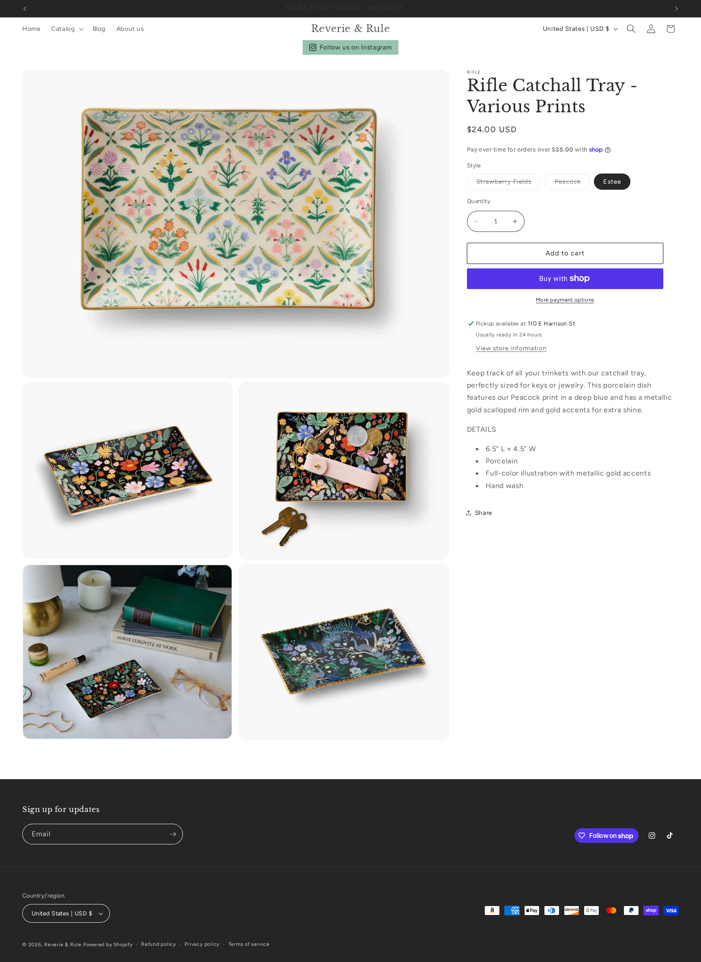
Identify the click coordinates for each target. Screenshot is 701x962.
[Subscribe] (173, 834)
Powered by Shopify (108, 944)
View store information (511, 348)
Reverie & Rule (63, 944)
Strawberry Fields (508, 183)
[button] (66, 28)
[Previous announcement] (25, 8)
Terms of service (249, 944)
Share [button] (483, 512)
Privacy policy (202, 944)
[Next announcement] (677, 8)
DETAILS (482, 429)
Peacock (572, 183)
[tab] (573, 429)
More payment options (565, 299)
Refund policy (158, 944)
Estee (612, 181)
